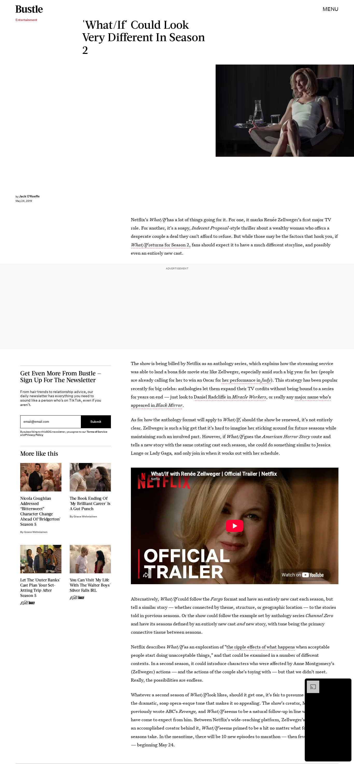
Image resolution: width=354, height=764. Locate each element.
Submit (95, 421)
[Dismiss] (346, 683)
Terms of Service (97, 431)
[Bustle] (29, 9)
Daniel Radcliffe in (230, 397)
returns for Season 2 (160, 245)
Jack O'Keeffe (29, 196)
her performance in (246, 380)
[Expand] (310, 683)
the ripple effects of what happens (260, 647)
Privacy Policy (34, 435)
